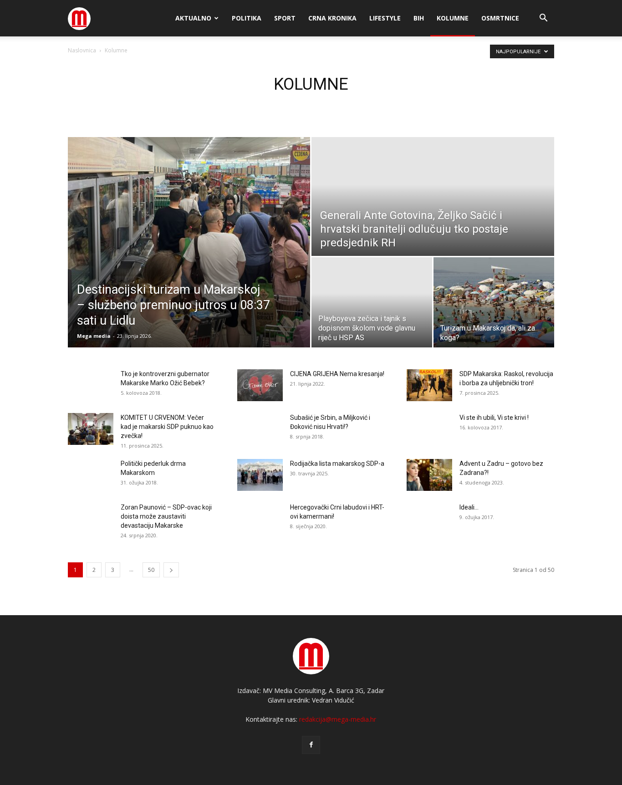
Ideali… (469, 507)
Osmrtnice (500, 18)
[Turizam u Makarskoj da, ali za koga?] (493, 302)
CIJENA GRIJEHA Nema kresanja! (337, 373)
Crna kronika (332, 18)
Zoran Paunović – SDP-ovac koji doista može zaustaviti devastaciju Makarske (166, 516)
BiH (418, 18)
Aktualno (193, 18)
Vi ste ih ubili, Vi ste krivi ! (494, 417)
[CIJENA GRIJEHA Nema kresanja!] (260, 385)
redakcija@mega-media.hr (337, 719)
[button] (543, 19)
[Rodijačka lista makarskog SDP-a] (260, 475)
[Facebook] (311, 745)
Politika (246, 18)
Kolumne (453, 18)
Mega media (94, 335)
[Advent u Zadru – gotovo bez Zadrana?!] (429, 475)
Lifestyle (385, 18)
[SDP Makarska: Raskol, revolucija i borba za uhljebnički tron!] (429, 385)
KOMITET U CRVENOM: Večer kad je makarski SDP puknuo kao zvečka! (167, 426)
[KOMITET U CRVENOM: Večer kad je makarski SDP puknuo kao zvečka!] (90, 429)
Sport (285, 18)
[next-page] (171, 569)
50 (151, 570)
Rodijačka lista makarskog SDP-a (337, 463)
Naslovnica (82, 50)
